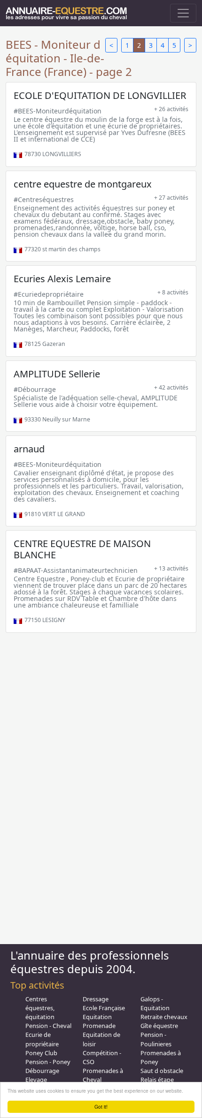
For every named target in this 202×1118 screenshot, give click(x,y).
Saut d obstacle (161, 1070)
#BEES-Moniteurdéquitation (57, 110)
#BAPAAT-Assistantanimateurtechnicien (76, 570)
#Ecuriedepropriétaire (49, 294)
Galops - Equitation (155, 1003)
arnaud (29, 449)
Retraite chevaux (163, 1017)
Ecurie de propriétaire (42, 1039)
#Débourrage (35, 389)
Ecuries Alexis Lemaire (62, 278)
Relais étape (157, 1079)
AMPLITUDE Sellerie (57, 374)
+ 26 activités (171, 109)
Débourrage (42, 1070)
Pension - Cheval (48, 1025)
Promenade (99, 1025)
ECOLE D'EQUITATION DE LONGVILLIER (100, 95)
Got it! (101, 1106)
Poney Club (41, 1053)
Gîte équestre (159, 1025)
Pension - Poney (47, 1062)
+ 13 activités (171, 568)
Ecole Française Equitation (104, 1012)
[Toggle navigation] (183, 13)
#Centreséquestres (44, 199)
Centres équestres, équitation (39, 1008)
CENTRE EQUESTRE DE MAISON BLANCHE (82, 549)
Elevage (36, 1079)
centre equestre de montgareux (83, 184)
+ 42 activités (171, 387)
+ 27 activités (171, 198)
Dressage (96, 999)
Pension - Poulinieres (155, 1039)
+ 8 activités (172, 292)
